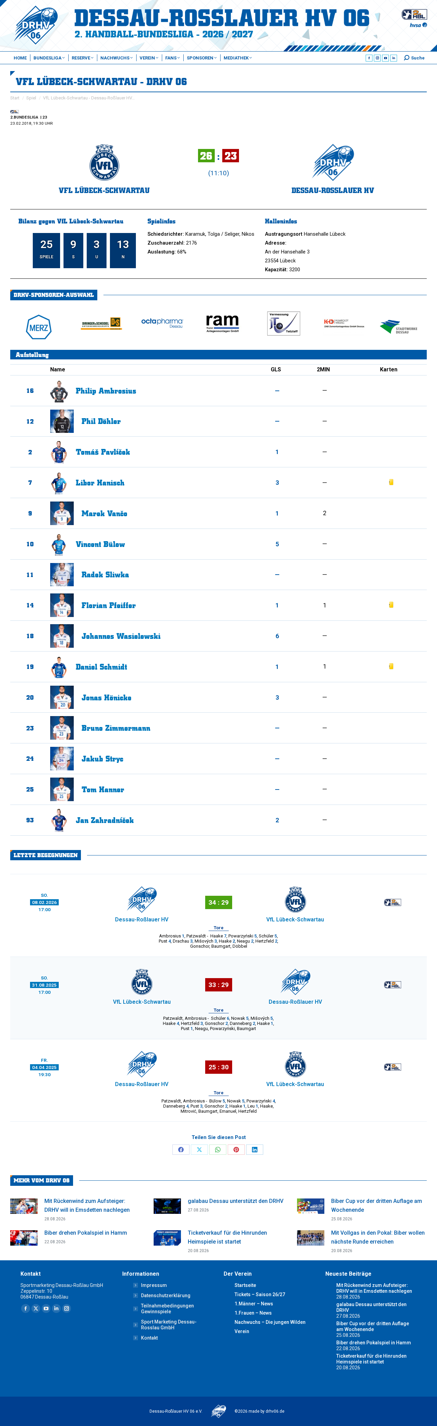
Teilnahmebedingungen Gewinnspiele (167, 1308)
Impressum (154, 1285)
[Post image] (24, 1206)
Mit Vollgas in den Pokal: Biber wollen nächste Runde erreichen (378, 1237)
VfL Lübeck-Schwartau (104, 190)
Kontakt (149, 1338)
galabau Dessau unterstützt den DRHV (235, 1201)
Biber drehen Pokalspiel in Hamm (85, 1233)
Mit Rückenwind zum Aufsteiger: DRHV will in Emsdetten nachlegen (87, 1205)
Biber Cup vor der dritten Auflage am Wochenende (376, 1205)
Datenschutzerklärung (166, 1295)
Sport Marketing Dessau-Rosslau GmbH (169, 1324)
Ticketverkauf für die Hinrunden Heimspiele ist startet (227, 1237)
